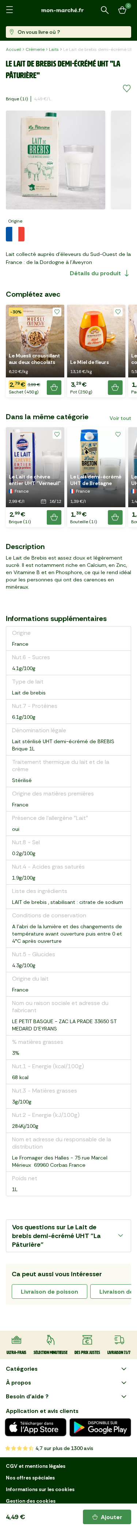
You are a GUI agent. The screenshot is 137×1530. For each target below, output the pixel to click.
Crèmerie (35, 49)
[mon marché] (68, 10)
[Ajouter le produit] (54, 387)
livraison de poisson (49, 1291)
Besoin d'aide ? (27, 1396)
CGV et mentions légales (35, 1466)
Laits (54, 49)
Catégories (22, 1369)
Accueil (13, 49)
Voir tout (120, 418)
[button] (35, 351)
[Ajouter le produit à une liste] (126, 88)
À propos (18, 1382)
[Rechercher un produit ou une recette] (105, 10)
